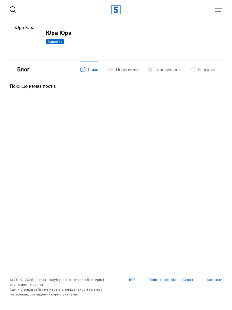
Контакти (214, 279)
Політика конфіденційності (171, 279)
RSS (132, 279)
